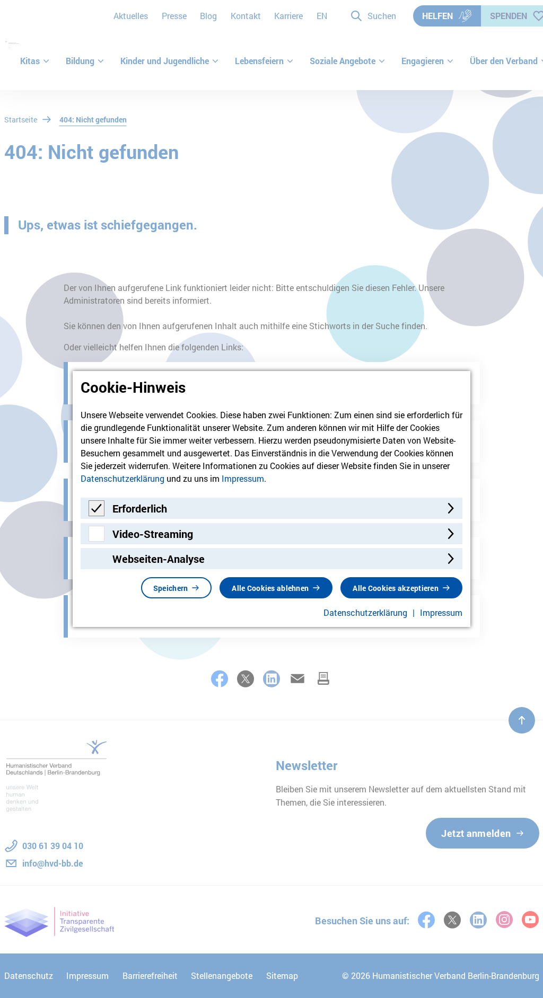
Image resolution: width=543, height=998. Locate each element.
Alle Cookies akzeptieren (396, 588)
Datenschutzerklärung (122, 478)
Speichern (170, 588)
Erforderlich (139, 508)
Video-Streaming (152, 534)
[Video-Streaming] (96, 538)
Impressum (243, 478)
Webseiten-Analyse (158, 559)
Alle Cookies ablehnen (270, 588)
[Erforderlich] (96, 512)
